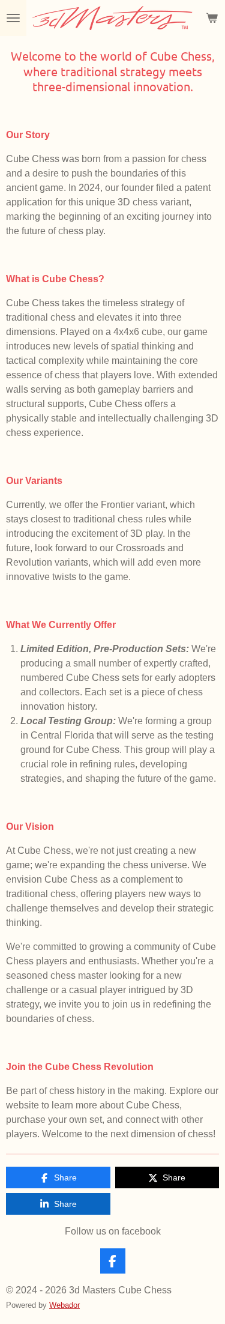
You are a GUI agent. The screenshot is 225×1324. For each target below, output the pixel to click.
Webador (64, 1305)
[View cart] (212, 18)
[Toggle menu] (13, 18)
